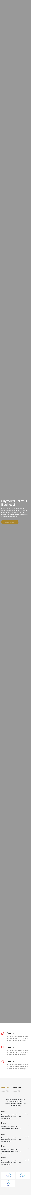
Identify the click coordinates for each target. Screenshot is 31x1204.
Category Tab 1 (5, 1087)
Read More (9, 522)
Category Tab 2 (17, 1087)
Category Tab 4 (17, 1091)
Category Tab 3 (5, 1091)
